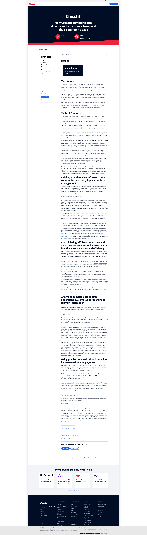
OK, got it (84, 533)
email (64, 385)
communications (65, 236)
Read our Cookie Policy (103, 533)
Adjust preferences (95, 533)
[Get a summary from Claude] (55, 507)
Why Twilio (72, 4)
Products (59, 4)
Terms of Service (74, 530)
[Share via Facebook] (99, 55)
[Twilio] (32, 4)
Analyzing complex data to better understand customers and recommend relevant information (84, 121)
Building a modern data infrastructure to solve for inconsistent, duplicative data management (84, 116)
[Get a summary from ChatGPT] (49, 507)
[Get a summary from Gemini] (52, 507)
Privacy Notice (58, 530)
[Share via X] (102, 55)
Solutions (65, 4)
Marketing (94, 233)
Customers (41, 49)
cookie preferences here (92, 529)
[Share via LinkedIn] (104, 55)
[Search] (100, 4)
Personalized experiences (67, 457)
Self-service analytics (78, 457)
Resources (79, 4)
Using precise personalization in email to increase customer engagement (79, 123)
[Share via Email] (107, 55)
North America (98, 457)
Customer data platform (88, 457)
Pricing (85, 4)
